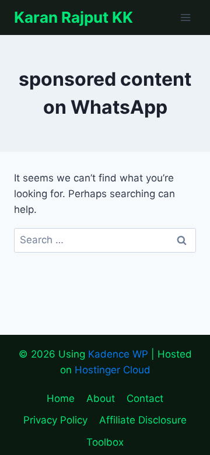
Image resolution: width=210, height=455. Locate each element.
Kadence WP (118, 354)
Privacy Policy (55, 420)
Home (61, 398)
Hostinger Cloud (112, 370)
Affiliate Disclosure (143, 420)
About (100, 398)
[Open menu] (185, 17)
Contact (145, 398)
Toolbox (105, 442)
